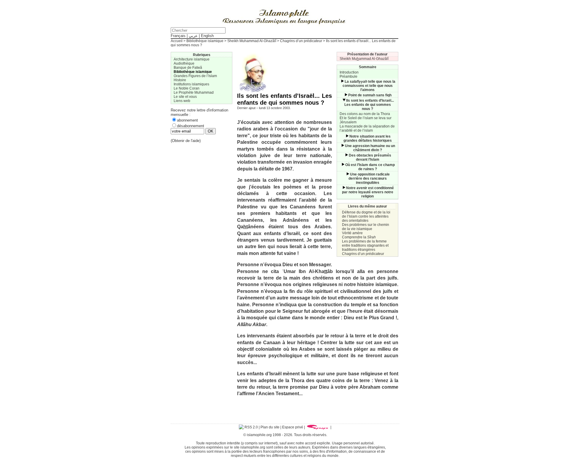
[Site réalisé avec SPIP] (318, 427)
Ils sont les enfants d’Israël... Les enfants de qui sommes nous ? (369, 104)
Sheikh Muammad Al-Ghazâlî (364, 59)
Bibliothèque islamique (204, 41)
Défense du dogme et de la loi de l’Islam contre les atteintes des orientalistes (366, 216)
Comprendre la (359, 237)
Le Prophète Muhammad (194, 92)
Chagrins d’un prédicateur (301, 41)
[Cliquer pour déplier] (342, 81)
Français (178, 36)
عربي (193, 36)
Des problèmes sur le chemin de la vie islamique (365, 227)
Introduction (349, 72)
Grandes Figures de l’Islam (195, 76)
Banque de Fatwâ (188, 68)
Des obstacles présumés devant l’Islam (370, 157)
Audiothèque (184, 63)
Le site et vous (185, 97)
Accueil (177, 41)
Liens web (182, 101)
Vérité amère (352, 233)
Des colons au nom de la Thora (365, 114)
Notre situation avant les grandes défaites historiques (367, 138)
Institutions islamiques (191, 84)
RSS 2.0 (251, 427)
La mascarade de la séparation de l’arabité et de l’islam (367, 128)
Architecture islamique (192, 59)
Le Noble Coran (186, 88)
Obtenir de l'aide (185, 140)
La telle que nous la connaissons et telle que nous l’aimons (369, 85)
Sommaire (367, 67)
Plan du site (269, 427)
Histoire (180, 80)
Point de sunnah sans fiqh (369, 95)
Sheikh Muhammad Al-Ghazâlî (251, 41)
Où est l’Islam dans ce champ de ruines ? (370, 167)
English (207, 36)
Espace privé (292, 427)
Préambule (348, 76)
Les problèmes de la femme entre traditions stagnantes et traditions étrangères (365, 245)
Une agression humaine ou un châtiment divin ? (370, 148)
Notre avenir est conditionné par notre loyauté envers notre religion (368, 192)
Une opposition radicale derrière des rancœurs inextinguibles (369, 178)
